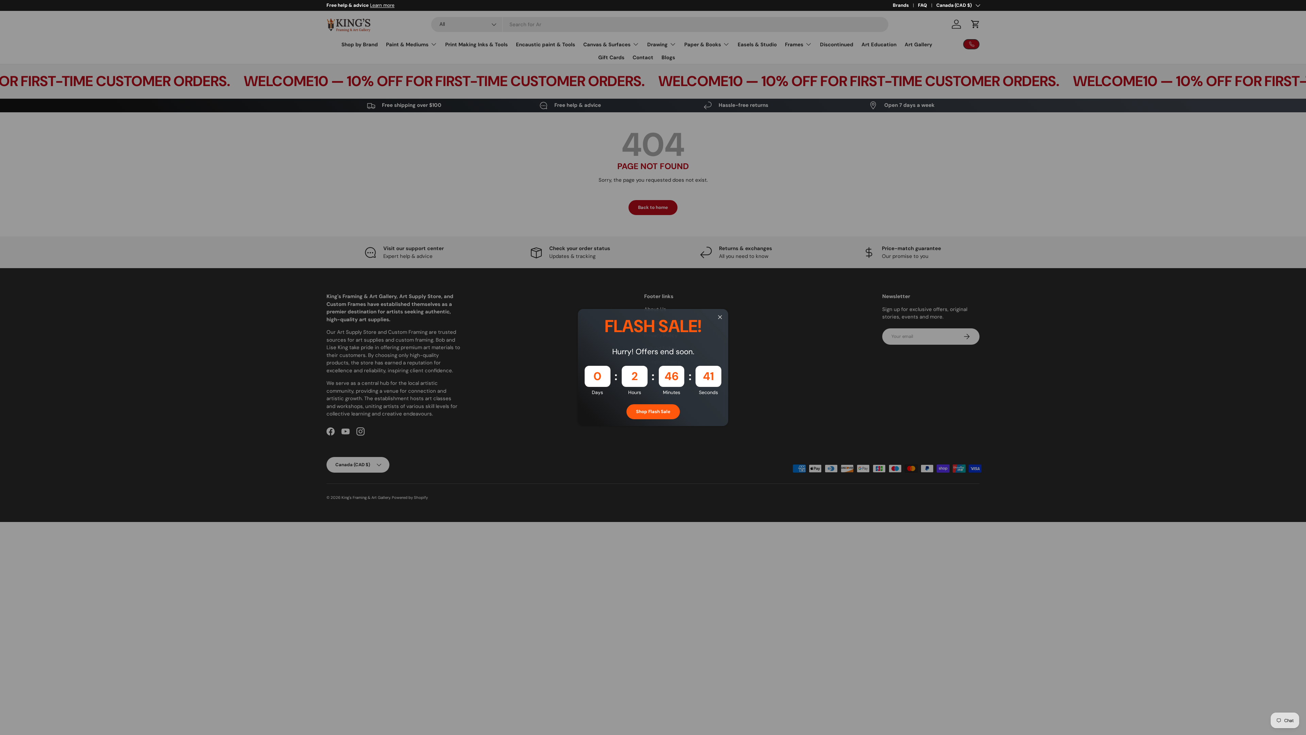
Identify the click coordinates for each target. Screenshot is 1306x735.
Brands (901, 5)
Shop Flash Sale (653, 411)
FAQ (922, 5)
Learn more (382, 5)
